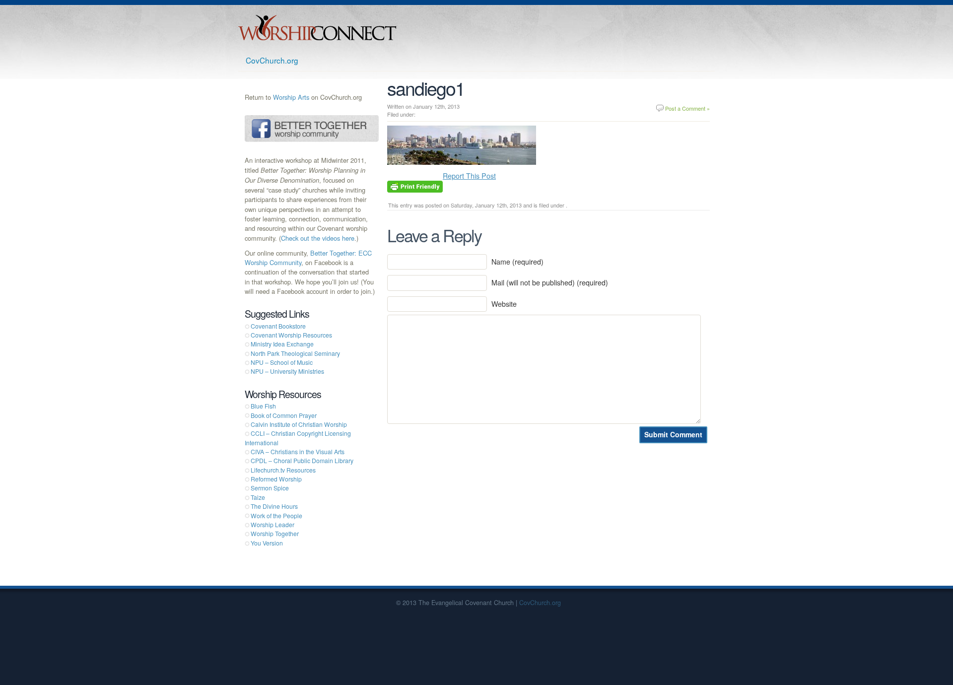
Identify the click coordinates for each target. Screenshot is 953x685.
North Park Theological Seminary (295, 353)
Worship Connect (317, 27)
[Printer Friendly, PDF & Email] (415, 186)
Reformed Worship (276, 479)
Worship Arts (291, 97)
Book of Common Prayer (284, 415)
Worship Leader (272, 524)
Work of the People (276, 515)
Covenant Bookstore (278, 326)
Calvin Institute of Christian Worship (299, 424)
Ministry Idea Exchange (282, 344)
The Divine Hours (274, 506)
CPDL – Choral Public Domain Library (302, 460)
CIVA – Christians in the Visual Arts (297, 451)
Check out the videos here (317, 238)
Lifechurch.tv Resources (283, 470)
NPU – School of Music (282, 362)
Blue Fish (263, 406)
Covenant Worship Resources (291, 335)
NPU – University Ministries (287, 371)
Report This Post (469, 176)
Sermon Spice (270, 487)
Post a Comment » (687, 108)
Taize (258, 497)
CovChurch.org (272, 60)
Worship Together (275, 533)
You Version (267, 543)
